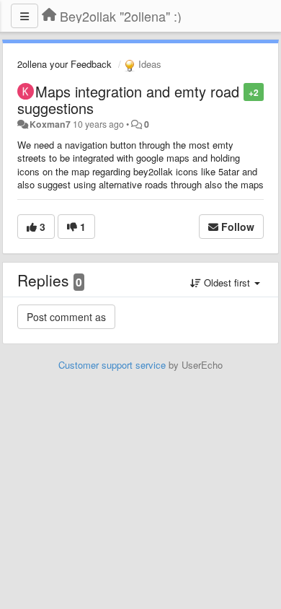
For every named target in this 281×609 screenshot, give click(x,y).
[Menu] (24, 16)
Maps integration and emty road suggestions (128, 99)
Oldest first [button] (227, 282)
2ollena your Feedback (64, 64)
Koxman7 (50, 124)
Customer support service (112, 365)
